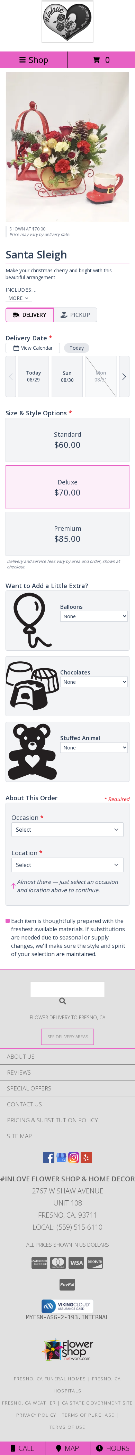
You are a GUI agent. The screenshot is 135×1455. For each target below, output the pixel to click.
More (15, 298)
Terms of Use (68, 1427)
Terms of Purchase (88, 1415)
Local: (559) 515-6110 (67, 1227)
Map (70, 1448)
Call (24, 1448)
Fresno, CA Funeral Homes (50, 1379)
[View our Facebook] (48, 1161)
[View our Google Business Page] (61, 1161)
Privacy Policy (36, 1415)
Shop (38, 59)
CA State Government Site (97, 1403)
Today (77, 347)
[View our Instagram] (73, 1161)
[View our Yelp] (86, 1161)
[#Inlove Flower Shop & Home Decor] (67, 41)
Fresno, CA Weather (29, 1403)
